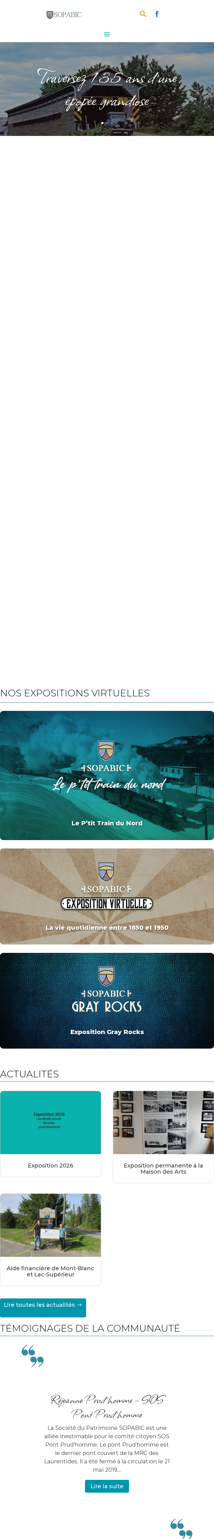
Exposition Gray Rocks (107, 1032)
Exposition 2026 (50, 1165)
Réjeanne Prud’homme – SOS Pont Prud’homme (107, 1406)
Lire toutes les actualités (39, 1304)
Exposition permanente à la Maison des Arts (163, 1168)
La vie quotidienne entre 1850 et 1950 (107, 927)
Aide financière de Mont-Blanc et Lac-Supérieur (50, 1271)
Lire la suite (107, 1486)
